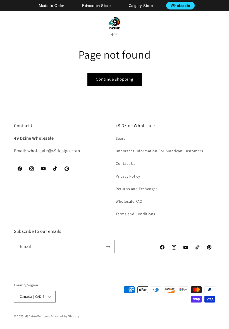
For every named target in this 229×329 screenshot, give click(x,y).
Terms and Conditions (135, 213)
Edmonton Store (96, 5)
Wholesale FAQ (129, 201)
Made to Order (51, 5)
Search (122, 138)
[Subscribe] (108, 246)
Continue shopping (114, 79)
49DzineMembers (37, 316)
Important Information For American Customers (159, 150)
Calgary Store (141, 5)
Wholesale (180, 5)
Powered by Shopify (65, 316)
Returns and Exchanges (137, 188)
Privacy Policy (128, 176)
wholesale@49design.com (53, 151)
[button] (12, 23)
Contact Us (125, 163)
